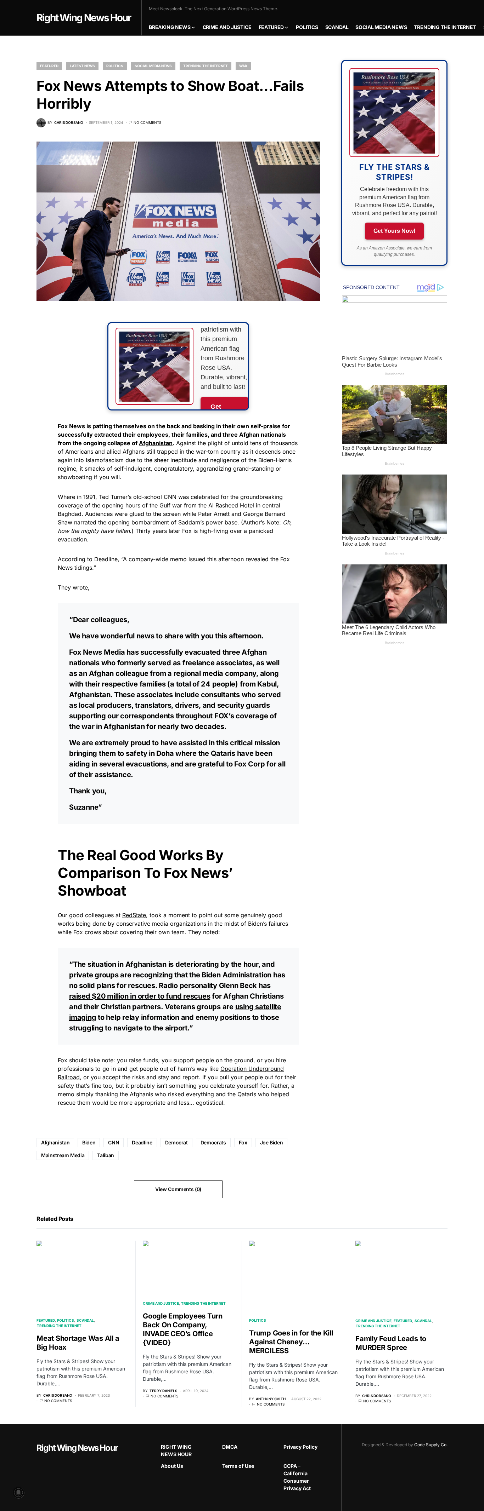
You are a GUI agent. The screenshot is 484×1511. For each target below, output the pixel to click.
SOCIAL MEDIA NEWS (153, 66)
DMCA (229, 1447)
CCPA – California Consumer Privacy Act (297, 1477)
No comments (147, 122)
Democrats (213, 1142)
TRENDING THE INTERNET (205, 66)
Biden (88, 1142)
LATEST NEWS (82, 66)
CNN (113, 1142)
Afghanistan (156, 443)
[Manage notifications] (18, 1492)
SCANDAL (85, 1320)
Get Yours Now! (394, 231)
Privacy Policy (300, 1447)
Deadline (142, 1142)
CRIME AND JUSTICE (161, 1303)
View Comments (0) (178, 1189)
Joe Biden (271, 1142)
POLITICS (114, 66)
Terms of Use (238, 1466)
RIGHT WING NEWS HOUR (176, 1450)
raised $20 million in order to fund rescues (139, 996)
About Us (172, 1466)
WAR (243, 66)
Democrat (176, 1142)
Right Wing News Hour (83, 18)
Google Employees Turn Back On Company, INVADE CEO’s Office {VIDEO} (183, 1329)
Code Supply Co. (431, 1444)
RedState (134, 915)
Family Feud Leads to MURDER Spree (390, 1343)
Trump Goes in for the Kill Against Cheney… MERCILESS (291, 1342)
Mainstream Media (62, 1155)
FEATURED (49, 66)
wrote (80, 587)
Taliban (105, 1155)
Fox (243, 1142)
